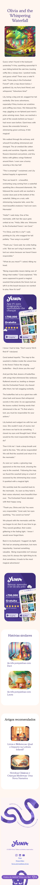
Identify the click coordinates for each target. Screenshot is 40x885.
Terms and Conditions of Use (20, 864)
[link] (11, 337)
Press (20, 858)
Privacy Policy (20, 861)
